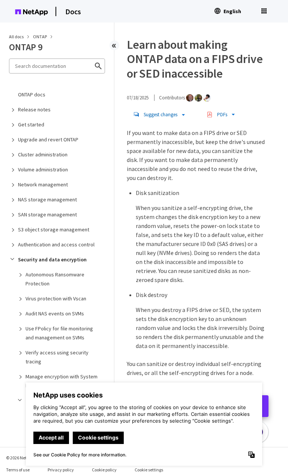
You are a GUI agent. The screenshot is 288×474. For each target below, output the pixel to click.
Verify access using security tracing (57, 357)
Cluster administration (43, 154)
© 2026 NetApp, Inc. (24, 457)
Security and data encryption (52, 259)
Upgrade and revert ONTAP (48, 139)
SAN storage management (47, 214)
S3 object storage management (53, 229)
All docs (16, 36)
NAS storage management (47, 199)
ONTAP (40, 36)
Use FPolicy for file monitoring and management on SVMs (59, 333)
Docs (73, 11)
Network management (43, 184)
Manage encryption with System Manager (62, 381)
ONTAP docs (31, 94)
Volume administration (43, 169)
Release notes (34, 109)
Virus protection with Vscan (56, 298)
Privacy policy (61, 469)
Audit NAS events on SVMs (55, 313)
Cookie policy (104, 469)
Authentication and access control (56, 244)
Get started (31, 124)
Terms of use (18, 469)
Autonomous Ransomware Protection (55, 279)
